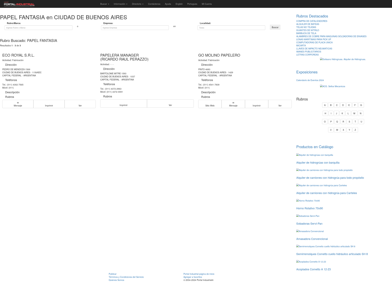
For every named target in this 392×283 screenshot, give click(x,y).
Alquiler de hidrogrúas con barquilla (317, 162)
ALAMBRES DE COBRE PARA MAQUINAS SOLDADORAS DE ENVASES (331, 36)
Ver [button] (80, 105)
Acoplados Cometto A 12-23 (313, 269)
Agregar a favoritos (192, 276)
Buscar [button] (104, 3)
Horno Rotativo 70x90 (309, 208)
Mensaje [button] (18, 105)
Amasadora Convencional (312, 239)
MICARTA (301, 45)
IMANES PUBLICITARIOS (308, 51)
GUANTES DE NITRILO (307, 30)
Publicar (113, 273)
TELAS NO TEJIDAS (306, 27)
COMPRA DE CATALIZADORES (311, 20)
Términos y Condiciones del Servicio (126, 276)
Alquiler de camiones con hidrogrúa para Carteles (326, 193)
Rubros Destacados (312, 15)
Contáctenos (154, 3)
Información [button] (120, 3)
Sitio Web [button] (210, 105)
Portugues (192, 3)
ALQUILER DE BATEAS (307, 24)
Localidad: (204, 23)
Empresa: (107, 23)
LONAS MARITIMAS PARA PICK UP (313, 39)
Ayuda (168, 3)
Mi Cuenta (207, 3)
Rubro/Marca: (11, 23)
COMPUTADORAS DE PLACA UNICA (314, 42)
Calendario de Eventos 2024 (310, 80)
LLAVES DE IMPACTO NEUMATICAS (314, 48)
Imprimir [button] (49, 105)
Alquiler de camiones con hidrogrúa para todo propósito (330, 177)
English (179, 3)
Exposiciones (307, 71)
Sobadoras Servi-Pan (309, 223)
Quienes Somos (116, 279)
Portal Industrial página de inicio (198, 273)
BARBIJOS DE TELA (306, 33)
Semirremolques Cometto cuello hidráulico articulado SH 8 (332, 254)
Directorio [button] (137, 3)
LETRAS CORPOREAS (307, 54)
